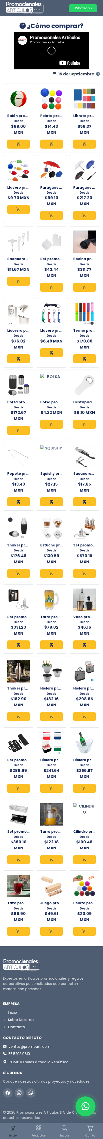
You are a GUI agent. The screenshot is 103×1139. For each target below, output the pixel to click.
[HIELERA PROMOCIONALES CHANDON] (51, 716)
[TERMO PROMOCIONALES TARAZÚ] (84, 358)
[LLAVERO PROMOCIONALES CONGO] (51, 352)
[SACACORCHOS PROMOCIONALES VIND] (18, 281)
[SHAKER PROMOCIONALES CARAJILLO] (18, 716)
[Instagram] (19, 1093)
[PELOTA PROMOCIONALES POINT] (51, 144)
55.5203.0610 (19, 1053)
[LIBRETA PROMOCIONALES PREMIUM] (84, 144)
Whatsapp (83, 8)
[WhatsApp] (31, 1093)
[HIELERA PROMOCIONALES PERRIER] (84, 788)
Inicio (12, 1012)
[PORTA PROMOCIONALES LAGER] (18, 430)
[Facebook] (7, 1093)
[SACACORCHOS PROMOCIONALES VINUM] (84, 501)
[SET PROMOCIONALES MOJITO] (18, 644)
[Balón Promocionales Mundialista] (18, 144)
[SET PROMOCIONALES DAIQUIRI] (84, 573)
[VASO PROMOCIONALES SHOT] (84, 644)
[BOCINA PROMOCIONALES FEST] (84, 287)
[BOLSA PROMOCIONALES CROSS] (51, 424)
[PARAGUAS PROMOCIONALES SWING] (84, 215)
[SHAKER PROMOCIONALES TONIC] (18, 573)
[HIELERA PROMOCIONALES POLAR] (51, 788)
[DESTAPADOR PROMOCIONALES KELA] (84, 424)
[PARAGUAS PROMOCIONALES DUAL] (51, 215)
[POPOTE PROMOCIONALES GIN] (18, 501)
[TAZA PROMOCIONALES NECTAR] (18, 931)
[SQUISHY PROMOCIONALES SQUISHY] (51, 501)
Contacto (16, 1027)
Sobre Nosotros (20, 1019)
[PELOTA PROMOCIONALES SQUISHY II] (84, 931)
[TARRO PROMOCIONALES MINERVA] (51, 644)
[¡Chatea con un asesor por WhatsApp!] (86, 1106)
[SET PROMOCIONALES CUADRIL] (18, 859)
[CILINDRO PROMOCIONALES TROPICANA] (84, 859)
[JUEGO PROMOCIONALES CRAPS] (51, 931)
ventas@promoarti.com (29, 1046)
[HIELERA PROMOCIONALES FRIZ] (84, 716)
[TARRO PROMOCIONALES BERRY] (51, 859)
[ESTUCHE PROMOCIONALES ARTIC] (51, 573)
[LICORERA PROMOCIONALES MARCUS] (18, 358)
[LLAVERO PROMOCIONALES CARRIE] (18, 209)
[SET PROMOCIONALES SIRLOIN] (18, 788)
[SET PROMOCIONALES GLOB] (51, 287)
